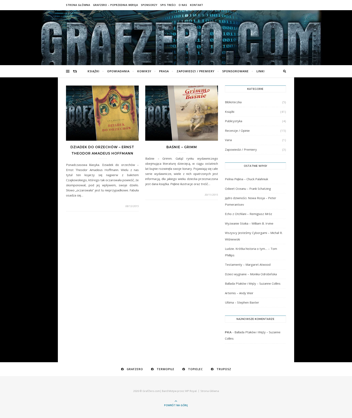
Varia (228, 140)
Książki (93, 71)
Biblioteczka (233, 102)
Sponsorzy (149, 5)
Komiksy (144, 71)
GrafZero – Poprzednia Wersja (115, 5)
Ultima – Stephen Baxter (242, 302)
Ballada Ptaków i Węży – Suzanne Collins (252, 283)
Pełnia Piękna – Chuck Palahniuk (246, 179)
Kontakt (196, 5)
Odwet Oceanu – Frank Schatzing (248, 189)
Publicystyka (233, 121)
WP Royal (191, 391)
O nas (183, 5)
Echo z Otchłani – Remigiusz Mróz (248, 214)
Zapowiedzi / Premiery (195, 71)
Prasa (164, 71)
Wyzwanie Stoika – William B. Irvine (249, 223)
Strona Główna (78, 5)
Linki (260, 71)
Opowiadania (118, 71)
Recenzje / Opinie (237, 130)
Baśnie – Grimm (181, 147)
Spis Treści (168, 5)
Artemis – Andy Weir (239, 293)
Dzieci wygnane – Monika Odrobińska (251, 274)
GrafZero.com (176, 34)
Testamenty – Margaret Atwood (248, 264)
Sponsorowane (235, 71)
